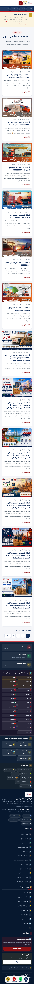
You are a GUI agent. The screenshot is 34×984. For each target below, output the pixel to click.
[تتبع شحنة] (25, 3)
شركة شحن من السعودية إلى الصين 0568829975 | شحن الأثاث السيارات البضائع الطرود (17, 555)
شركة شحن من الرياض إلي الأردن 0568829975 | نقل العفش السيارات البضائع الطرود (17, 358)
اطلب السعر (17, 948)
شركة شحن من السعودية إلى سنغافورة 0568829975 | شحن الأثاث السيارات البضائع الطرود (17, 405)
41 (13, 635)
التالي (8, 635)
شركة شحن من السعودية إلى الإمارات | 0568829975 (18, 169)
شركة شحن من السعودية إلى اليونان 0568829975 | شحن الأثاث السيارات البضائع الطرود (17, 605)
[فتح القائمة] (21, 3)
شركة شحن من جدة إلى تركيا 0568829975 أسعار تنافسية (19, 124)
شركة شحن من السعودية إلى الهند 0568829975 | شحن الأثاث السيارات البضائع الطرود (18, 505)
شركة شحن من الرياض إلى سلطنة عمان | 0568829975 (20, 216)
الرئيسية (30, 9)
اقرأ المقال (27, 92)
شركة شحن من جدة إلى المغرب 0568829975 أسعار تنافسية (18, 76)
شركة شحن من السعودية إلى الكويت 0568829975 (18, 309)
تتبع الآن (17, 962)
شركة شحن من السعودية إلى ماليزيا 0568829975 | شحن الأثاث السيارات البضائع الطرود (17, 455)
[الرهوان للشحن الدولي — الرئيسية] (30, 3)
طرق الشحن (14, 9)
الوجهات (22, 9)
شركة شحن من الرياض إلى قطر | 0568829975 (17, 264)
